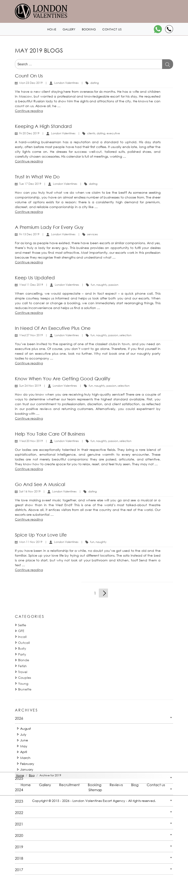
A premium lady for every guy (49, 227)
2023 (19, 801)
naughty (101, 285)
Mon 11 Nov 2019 (30, 542)
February (27, 763)
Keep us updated (35, 277)
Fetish (22, 666)
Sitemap (95, 790)
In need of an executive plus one (53, 328)
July (23, 734)
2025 (19, 778)
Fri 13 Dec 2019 (29, 234)
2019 (19, 846)
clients (91, 133)
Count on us (29, 75)
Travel (22, 672)
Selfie (22, 625)
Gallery (69, 29)
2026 (19, 718)
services (92, 234)
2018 (19, 858)
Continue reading (29, 110)
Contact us (112, 29)
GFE (21, 631)
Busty (22, 648)
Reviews (116, 784)
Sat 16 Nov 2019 (30, 491)
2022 (19, 812)
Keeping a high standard (43, 126)
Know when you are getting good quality (62, 378)
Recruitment (69, 784)
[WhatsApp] (158, 29)
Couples (24, 677)
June (24, 740)
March (25, 758)
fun (93, 285)
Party (22, 654)
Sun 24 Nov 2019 (30, 386)
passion (113, 285)
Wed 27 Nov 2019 (31, 335)
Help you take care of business (50, 433)
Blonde (23, 660)
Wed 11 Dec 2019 (31, 285)
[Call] (169, 29)
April (23, 752)
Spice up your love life (41, 534)
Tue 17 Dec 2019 (30, 184)
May (23, 746)
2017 (19, 869)
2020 (19, 835)
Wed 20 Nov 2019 (31, 441)
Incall (22, 636)
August (25, 728)
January (26, 769)
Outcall (24, 642)
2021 (19, 824)
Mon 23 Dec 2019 (31, 83)
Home (51, 29)
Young (23, 683)
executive (113, 133)
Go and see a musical (40, 484)
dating (94, 83)
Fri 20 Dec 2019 (29, 133)
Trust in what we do (37, 176)
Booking (89, 29)
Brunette (24, 689)
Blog (134, 784)
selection (125, 335)
